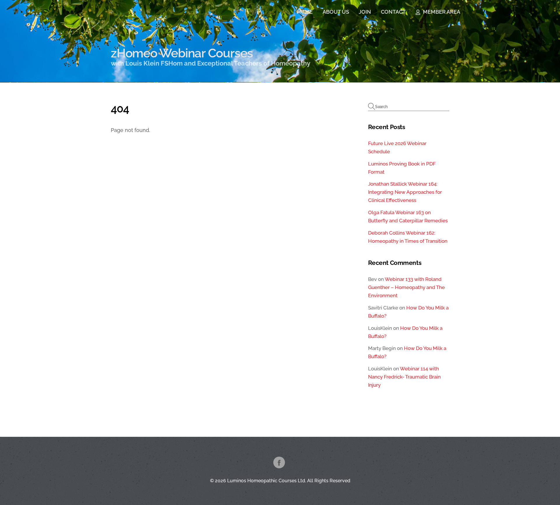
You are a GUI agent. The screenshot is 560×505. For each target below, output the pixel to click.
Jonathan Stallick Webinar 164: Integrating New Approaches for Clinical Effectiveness (405, 192)
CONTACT (393, 12)
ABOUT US (336, 12)
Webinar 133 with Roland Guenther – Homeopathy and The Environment (406, 287)
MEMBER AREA (441, 12)
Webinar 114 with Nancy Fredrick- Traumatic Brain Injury (404, 377)
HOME (305, 12)
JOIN (365, 12)
